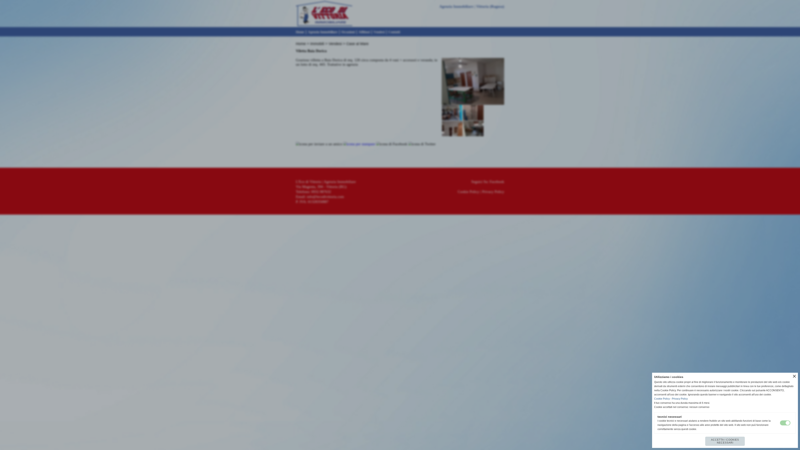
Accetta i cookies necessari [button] (725, 441)
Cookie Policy (662, 398)
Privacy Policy (680, 398)
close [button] (794, 376)
